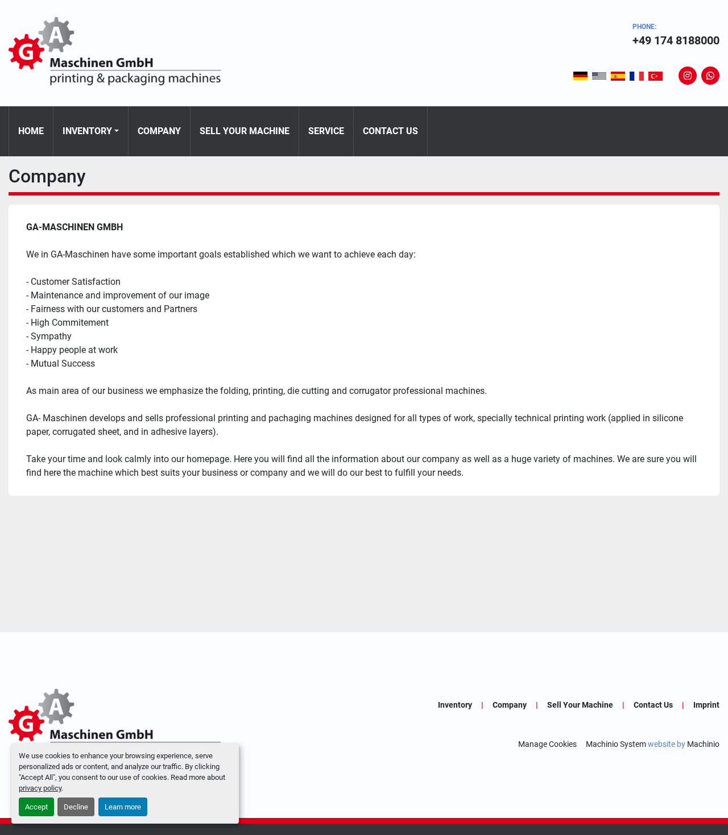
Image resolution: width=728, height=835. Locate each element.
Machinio (703, 744)
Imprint (706, 704)
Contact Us (390, 131)
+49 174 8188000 (675, 40)
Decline (76, 807)
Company (159, 131)
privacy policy (40, 788)
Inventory (87, 131)
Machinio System (616, 744)
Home (31, 131)
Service (326, 131)
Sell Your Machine (244, 131)
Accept (36, 807)
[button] (90, 131)
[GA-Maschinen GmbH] (122, 724)
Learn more (123, 807)
